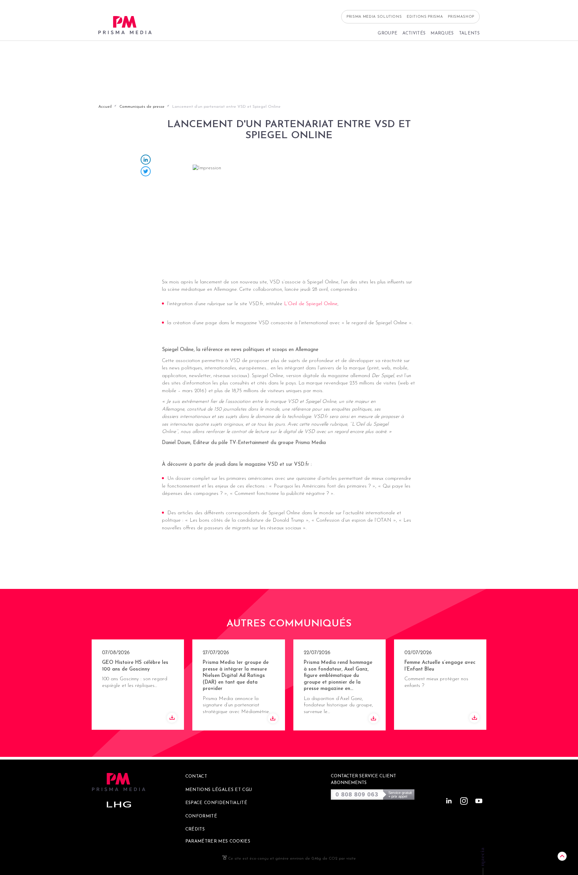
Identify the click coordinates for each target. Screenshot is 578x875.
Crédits (195, 829)
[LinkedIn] (145, 160)
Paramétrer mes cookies (217, 841)
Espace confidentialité (216, 803)
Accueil (105, 107)
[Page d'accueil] (125, 25)
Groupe (387, 33)
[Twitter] (145, 172)
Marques (442, 33)
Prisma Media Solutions (374, 17)
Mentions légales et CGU (218, 790)
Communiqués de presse (142, 107)
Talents (469, 33)
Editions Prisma (425, 17)
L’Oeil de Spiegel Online (311, 303)
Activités (413, 33)
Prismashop (461, 17)
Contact (196, 776)
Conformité (201, 816)
